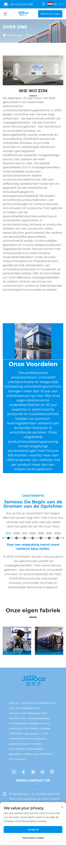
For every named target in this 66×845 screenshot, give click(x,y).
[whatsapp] (14, 772)
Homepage (14, 35)
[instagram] (52, 772)
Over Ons (32, 35)
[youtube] (33, 772)
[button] (7, 640)
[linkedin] (42, 772)
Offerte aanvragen (50, 13)
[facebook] (23, 772)
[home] (23, 13)
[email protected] (22, 4)
